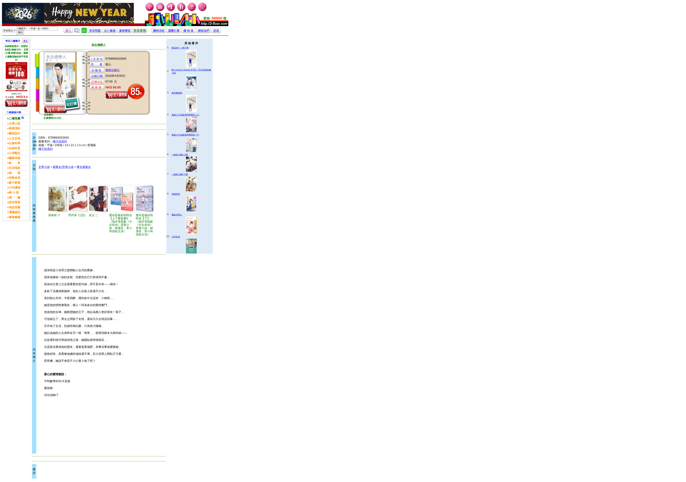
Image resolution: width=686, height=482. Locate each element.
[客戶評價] (77, 32)
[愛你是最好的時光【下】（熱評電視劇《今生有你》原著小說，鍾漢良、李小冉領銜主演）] (145, 198)
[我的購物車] (160, 10)
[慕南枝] (57, 198)
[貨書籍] (140, 32)
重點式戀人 (177, 214)
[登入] (68, 32)
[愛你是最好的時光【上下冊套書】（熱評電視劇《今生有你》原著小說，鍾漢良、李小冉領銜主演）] (122, 198)
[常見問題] (192, 10)
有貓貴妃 (176, 194)
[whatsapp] (84, 32)
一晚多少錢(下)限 (180, 174)
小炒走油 (176, 236)
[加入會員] (171, 10)
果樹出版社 (112, 70)
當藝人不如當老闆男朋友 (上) (185, 115)
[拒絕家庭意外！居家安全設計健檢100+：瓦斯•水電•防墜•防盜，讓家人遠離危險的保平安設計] (16, 76)
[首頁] (202, 10)
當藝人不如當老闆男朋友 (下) (185, 135)
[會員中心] (181, 10)
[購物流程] (158, 32)
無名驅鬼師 (177, 93)
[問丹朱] (78, 198)
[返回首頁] (216, 32)
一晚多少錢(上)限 (180, 154)
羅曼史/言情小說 (63, 166)
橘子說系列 (60, 141)
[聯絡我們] (204, 32)
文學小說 (44, 166)
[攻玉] (98, 198)
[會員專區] (125, 32)
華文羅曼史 (84, 166)
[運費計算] (173, 32)
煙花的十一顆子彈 (180, 48)
